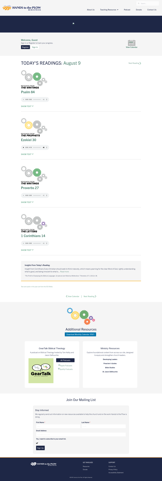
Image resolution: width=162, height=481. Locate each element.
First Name (40, 422)
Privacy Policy (113, 469)
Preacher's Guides (110, 363)
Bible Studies (110, 367)
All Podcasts (65, 360)
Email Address (41, 431)
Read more (64, 271)
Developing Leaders (110, 359)
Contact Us (112, 466)
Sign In (35, 47)
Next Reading (134, 63)
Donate (85, 469)
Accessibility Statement (116, 472)
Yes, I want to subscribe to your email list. (51, 439)
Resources (86, 466)
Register (25, 47)
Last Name (85, 422)
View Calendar (73, 296)
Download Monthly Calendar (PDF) (80, 334)
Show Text (26, 106)
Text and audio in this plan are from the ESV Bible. (37, 286)
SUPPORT (112, 462)
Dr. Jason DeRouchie (110, 372)
